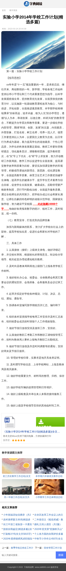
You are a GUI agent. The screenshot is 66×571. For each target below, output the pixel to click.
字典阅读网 (29, 567)
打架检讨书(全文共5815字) (17, 533)
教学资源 (13, 10)
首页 (4, 10)
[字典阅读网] (33, 4)
